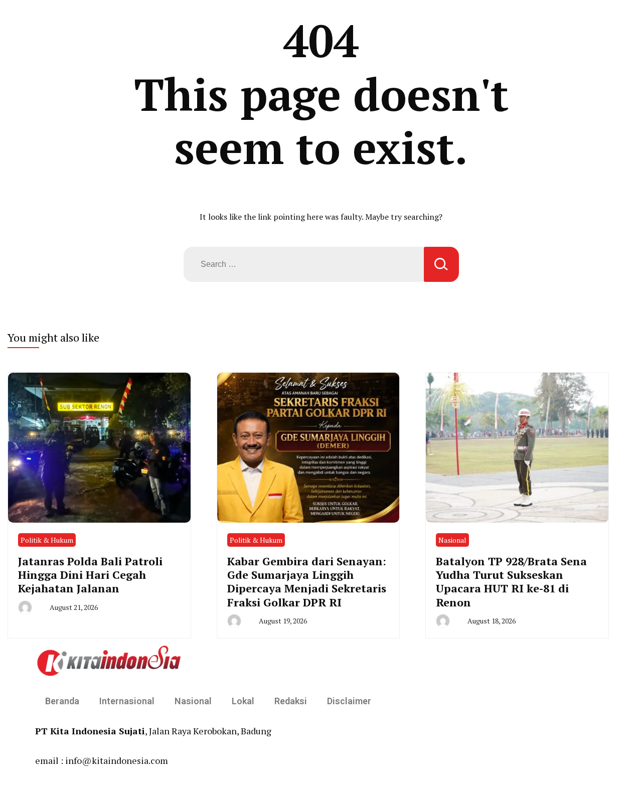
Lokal (243, 701)
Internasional (126, 701)
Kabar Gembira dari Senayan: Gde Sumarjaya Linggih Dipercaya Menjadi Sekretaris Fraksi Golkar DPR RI (306, 581)
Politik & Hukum (47, 540)
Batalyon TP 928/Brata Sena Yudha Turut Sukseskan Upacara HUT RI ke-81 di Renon (511, 581)
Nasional (452, 540)
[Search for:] (304, 264)
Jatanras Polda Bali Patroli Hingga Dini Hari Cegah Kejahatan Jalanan (90, 575)
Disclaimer (349, 701)
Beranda (62, 701)
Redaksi (290, 701)
